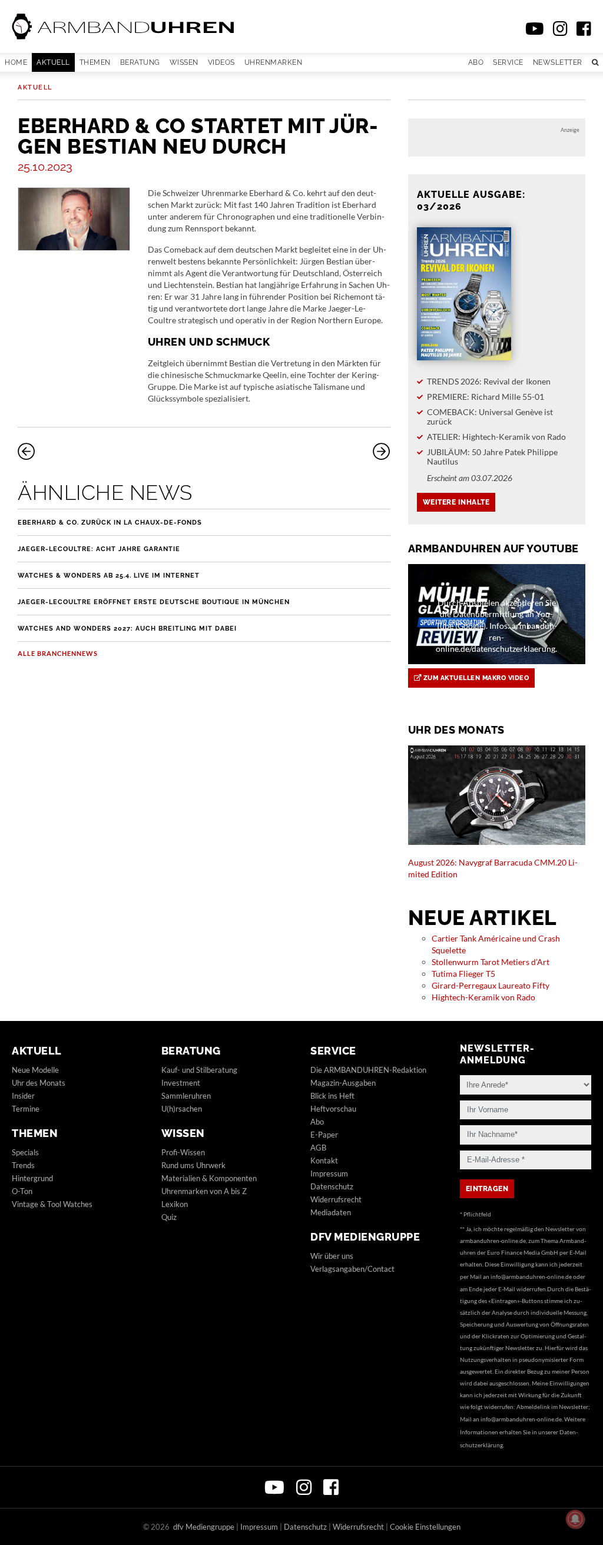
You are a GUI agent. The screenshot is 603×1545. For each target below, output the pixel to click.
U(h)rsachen (181, 1108)
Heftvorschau (333, 1108)
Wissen (184, 62)
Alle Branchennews (58, 653)
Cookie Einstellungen (425, 1526)
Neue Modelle (35, 1070)
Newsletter (557, 62)
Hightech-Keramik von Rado (483, 997)
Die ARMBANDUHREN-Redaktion (368, 1070)
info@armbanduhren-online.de (531, 1276)
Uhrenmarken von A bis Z (204, 1191)
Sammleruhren (186, 1095)
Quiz (169, 1217)
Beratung (140, 62)
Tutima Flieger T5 (463, 974)
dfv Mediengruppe (365, 1237)
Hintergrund (32, 1178)
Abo (476, 62)
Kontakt (324, 1160)
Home (16, 62)
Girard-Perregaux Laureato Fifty (490, 985)
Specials (25, 1152)
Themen (95, 62)
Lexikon (174, 1204)
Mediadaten (330, 1212)
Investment (180, 1083)
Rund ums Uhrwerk (193, 1165)
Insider (23, 1095)
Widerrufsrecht (336, 1199)
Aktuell (53, 62)
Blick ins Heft (332, 1095)
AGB (318, 1147)
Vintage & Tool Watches (52, 1204)
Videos (221, 62)
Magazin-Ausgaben (343, 1083)
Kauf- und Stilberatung (199, 1070)
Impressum (329, 1173)
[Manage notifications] (575, 1519)
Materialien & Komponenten (209, 1178)
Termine (25, 1108)
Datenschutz (331, 1186)
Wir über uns (331, 1256)
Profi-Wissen (183, 1152)
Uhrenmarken (273, 62)
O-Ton (22, 1191)
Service (508, 62)
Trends (23, 1165)
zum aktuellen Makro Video (475, 678)
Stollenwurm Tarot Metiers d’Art (490, 962)
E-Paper (324, 1134)
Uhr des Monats (38, 1083)
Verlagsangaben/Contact (352, 1269)
